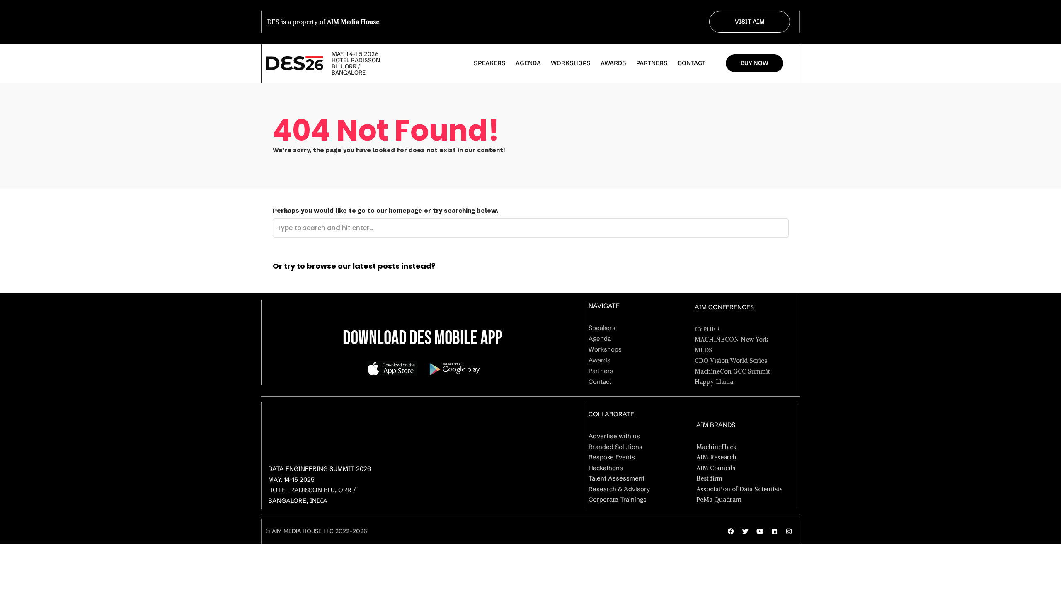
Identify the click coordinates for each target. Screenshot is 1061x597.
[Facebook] (730, 531)
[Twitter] (745, 531)
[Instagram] (788, 531)
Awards (613, 63)
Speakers (490, 63)
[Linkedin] (774, 531)
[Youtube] (759, 531)
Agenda (528, 63)
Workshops (571, 63)
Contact (691, 63)
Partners (652, 63)
